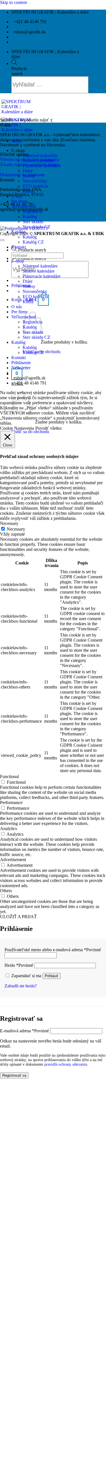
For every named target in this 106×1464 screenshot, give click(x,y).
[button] (21, 285)
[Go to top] (2, 240)
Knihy (28, 301)
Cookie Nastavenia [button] (17, 428)
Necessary (16, 529)
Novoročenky (35, 181)
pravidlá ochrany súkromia (65, 1064)
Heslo (19, 965)
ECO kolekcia (35, 186)
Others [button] (6, 890)
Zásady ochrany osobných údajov (30, 164)
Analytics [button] (8, 828)
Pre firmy (19, 201)
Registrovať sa (14, 1075)
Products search (19, 71)
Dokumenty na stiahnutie (22, 174)
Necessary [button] (9, 523)
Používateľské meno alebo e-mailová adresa (53, 949)
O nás (16, 306)
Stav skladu (33, 221)
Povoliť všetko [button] (48, 428)
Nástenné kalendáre (40, 155)
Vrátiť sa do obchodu (30, 431)
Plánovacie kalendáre (41, 276)
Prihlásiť (51, 976)
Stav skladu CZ (36, 337)
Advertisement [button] (13, 859)
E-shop (18, 150)
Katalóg (30, 216)
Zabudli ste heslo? (21, 985)
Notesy (29, 286)
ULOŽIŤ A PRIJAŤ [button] (18, 916)
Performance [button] (11, 802)
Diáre (28, 170)
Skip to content (13, 2)
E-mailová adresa (24, 1030)
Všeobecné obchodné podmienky (30, 159)
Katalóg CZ (33, 242)
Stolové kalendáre (39, 271)
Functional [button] (9, 776)
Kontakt (18, 247)
